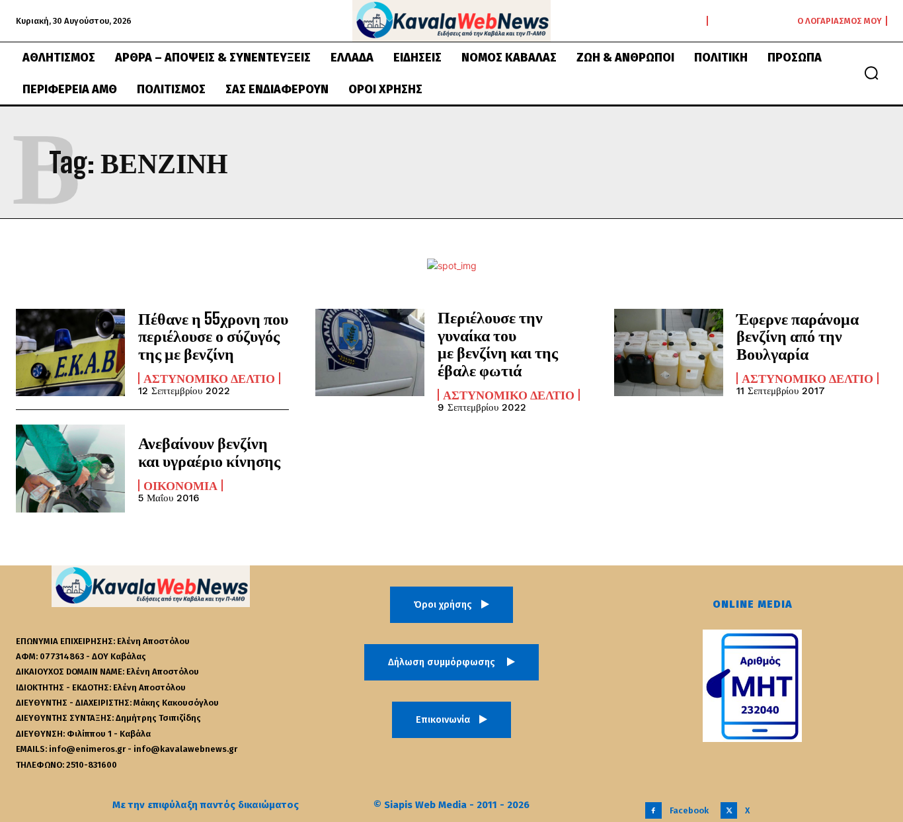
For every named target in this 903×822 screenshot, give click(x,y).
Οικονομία (180, 485)
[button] (871, 73)
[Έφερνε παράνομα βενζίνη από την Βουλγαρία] (668, 352)
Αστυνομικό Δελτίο (209, 378)
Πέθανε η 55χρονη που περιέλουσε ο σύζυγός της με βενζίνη (213, 336)
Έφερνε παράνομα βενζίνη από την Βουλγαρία (797, 336)
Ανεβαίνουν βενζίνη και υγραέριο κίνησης (209, 451)
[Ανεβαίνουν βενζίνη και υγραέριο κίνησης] (70, 468)
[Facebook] (653, 810)
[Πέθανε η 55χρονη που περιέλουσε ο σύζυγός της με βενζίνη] (70, 352)
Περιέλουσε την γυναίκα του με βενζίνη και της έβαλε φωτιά (498, 343)
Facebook (689, 810)
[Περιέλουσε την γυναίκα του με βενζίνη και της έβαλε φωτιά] (369, 352)
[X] (729, 810)
